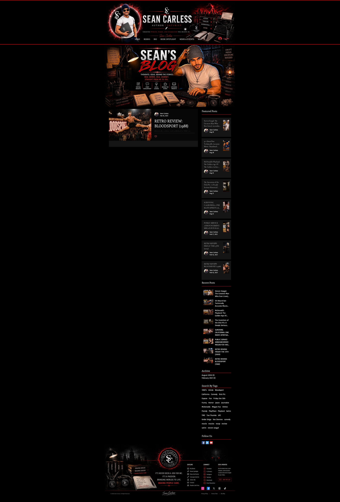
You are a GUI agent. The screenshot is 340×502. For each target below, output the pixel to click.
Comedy (214, 394)
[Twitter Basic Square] (207, 442)
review (224, 423)
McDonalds (206, 407)
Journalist (225, 402)
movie (204, 423)
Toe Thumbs (211, 415)
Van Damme (218, 419)
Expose (204, 398)
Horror (211, 402)
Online (225, 407)
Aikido (210, 390)
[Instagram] (202, 488)
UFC (219, 415)
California (205, 394)
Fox (210, 398)
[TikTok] (225, 488)
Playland (221, 411)
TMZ (203, 415)
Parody (204, 411)
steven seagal (213, 428)
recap (218, 423)
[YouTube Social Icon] (211, 442)
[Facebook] (208, 488)
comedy (227, 419)
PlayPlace (212, 411)
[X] (213, 488)
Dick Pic (222, 394)
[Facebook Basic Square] (203, 442)
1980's (204, 390)
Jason (217, 402)
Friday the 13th (219, 398)
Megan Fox (216, 407)
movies (211, 423)
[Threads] (219, 488)
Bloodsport (219, 390)
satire (204, 428)
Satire (228, 411)
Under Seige (206, 419)
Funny (204, 402)
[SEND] (225, 479)
